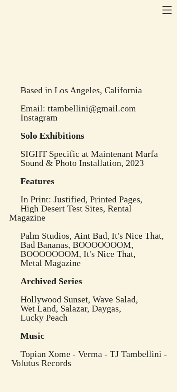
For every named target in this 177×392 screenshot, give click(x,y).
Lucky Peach (44, 317)
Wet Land (38, 308)
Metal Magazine (50, 263)
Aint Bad (90, 236)
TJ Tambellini (136, 354)
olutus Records (43, 363)
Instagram (39, 117)
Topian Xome (45, 354)
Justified (69, 199)
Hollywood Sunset (54, 299)
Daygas (105, 308)
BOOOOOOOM (102, 245)
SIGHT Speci (44, 154)
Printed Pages (115, 199)
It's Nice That (137, 236)
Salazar (73, 308)
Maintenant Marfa (124, 154)
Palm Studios (44, 236)
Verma (90, 354)
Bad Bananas (44, 245)
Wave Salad (114, 299)
